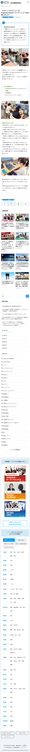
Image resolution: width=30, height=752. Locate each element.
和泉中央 (12, 652)
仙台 (11, 560)
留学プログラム (7, 438)
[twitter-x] (13, 449)
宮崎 (11, 716)
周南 (15, 684)
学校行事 (5, 410)
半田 (19, 635)
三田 (24, 657)
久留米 (20, 688)
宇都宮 (11, 579)
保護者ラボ (6, 394)
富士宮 (18, 629)
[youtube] (17, 449)
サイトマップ (23, 747)
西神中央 (19, 657)
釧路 (11, 556)
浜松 (15, 629)
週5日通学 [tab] (22, 540)
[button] (28, 2)
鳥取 (11, 670)
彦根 (11, 639)
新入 (4, 432)
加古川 (15, 661)
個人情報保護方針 (16, 747)
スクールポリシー (8, 736)
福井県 (4, 615)
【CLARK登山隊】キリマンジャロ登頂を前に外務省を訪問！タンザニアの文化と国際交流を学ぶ (15, 318)
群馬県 (4, 574)
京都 (11, 644)
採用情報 (24, 745)
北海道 (4, 552)
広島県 (4, 679)
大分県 (4, 711)
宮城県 (4, 560)
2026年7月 (4, 338)
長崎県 (4, 702)
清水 (23, 629)
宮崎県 (4, 716)
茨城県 (4, 584)
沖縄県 (4, 725)
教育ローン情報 (22, 733)
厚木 (24, 607)
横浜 (11, 607)
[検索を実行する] (27, 296)
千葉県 (4, 594)
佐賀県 (4, 697)
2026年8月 (4, 335)
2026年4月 (4, 348)
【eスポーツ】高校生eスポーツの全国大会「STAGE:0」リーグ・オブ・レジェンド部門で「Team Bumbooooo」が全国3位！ (13, 323)
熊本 (11, 707)
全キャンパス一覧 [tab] (8, 547)
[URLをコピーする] (25, 204)
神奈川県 (5, 607)
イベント (5, 365)
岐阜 (11, 625)
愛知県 (4, 635)
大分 (11, 711)
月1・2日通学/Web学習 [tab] (22, 543)
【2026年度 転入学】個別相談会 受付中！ (12, 306)
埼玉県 (4, 589)
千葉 (11, 594)
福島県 (4, 570)
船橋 (17, 594)
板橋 (23, 598)
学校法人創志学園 (6, 745)
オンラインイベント (8, 371)
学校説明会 (6, 413)
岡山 (11, 674)
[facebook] (11, 449)
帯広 (15, 556)
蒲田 (15, 602)
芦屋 (11, 657)
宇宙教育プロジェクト (8, 419)
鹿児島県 (5, 721)
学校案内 (13, 745)
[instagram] (15, 449)
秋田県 (4, 565)
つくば (11, 584)
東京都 (4, 598)
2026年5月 (4, 345)
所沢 (17, 589)
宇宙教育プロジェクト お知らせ (11, 422)
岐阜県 (4, 625)
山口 (11, 684)
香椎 (11, 692)
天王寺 (15, 649)
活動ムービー (6, 435)
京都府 (4, 644)
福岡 (11, 688)
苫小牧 (22, 552)
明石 (11, 661)
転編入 (4, 442)
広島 (11, 679)
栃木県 (4, 579)
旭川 (15, 552)
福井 (11, 615)
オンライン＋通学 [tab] (9, 543)
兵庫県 (4, 657)
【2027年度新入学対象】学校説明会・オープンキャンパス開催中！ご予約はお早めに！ (15, 310)
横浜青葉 (16, 607)
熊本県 (4, 707)
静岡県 (4, 629)
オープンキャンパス (8, 368)
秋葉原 (18, 598)
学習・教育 (11, 17)
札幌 (18, 552)
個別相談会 (6, 397)
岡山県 (4, 674)
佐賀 (11, 697)
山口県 (4, 684)
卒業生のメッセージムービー (10, 403)
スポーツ (5, 384)
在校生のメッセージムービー (10, 406)
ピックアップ (5, 17)
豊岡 (23, 661)
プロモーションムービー (9, 390)
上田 (11, 620)
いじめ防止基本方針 (8, 747)
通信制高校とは (19, 745)
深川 (11, 552)
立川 (11, 602)
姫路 (11, 664)
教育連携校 (6, 429)
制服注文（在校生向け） (7, 733)
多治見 (15, 625)
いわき (11, 570)
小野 (19, 661)
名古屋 (11, 635)
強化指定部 (6, 426)
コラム (4, 381)
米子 (15, 670)
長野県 (4, 620)
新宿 (11, 598)
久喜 (20, 589)
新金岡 (20, 649)
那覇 (11, 725)
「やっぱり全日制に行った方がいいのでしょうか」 (14, 314)
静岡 (11, 629)
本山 (16, 635)
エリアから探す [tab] (9, 540)
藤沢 (11, 611)
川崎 (20, 607)
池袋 (15, 598)
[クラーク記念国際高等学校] (11, 2)
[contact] (19, 449)
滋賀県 (4, 639)
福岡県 (4, 688)
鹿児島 (11, 721)
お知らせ (5, 374)
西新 (24, 688)
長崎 (11, 702)
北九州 (15, 688)
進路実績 (5, 445)
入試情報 (5, 400)
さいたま (12, 589)
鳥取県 (4, 670)
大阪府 (4, 649)
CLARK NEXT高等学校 (8, 358)
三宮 (15, 657)
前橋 (11, 574)
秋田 (11, 565)
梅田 (11, 649)
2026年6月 (4, 342)
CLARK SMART (6, 362)
